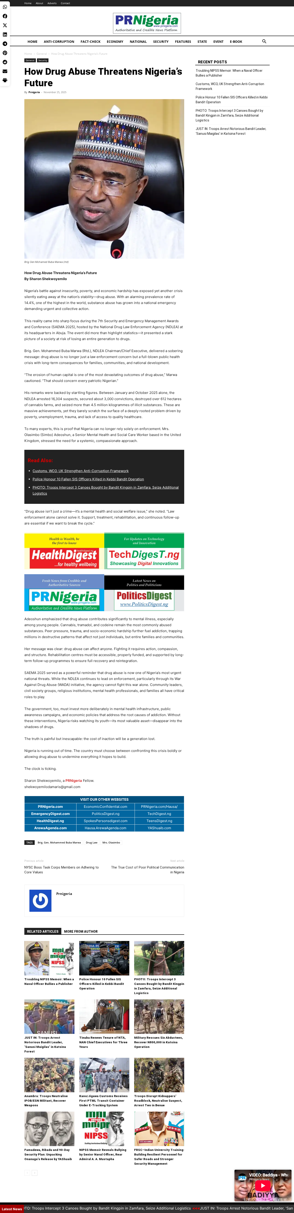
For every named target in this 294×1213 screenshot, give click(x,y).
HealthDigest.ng (50, 821)
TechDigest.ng (159, 814)
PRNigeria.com (50, 806)
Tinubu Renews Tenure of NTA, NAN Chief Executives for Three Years (103, 1042)
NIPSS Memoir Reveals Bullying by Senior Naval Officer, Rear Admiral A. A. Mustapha (102, 1154)
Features (183, 41)
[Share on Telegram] (5, 43)
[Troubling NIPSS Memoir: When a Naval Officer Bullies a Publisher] (49, 958)
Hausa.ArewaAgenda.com (105, 828)
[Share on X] (5, 25)
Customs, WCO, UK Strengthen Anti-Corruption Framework (81, 471)
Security (161, 41)
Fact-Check (90, 41)
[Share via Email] (5, 71)
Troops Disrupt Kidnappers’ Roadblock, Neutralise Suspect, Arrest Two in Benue (158, 1100)
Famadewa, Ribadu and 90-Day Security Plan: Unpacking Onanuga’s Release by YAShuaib (48, 1154)
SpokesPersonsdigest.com (105, 821)
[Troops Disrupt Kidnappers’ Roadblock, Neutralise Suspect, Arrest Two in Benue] (159, 1075)
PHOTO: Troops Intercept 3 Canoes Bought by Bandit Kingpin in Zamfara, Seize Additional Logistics (229, 115)
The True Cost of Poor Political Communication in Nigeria (147, 869)
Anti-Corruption (59, 41)
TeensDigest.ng (159, 821)
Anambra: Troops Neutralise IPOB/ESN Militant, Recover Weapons (46, 1100)
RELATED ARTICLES (43, 931)
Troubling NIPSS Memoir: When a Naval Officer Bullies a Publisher (229, 73)
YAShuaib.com (159, 828)
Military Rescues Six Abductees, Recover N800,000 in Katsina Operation (158, 1042)
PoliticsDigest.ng (105, 814)
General (42, 54)
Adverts (52, 3)
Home (27, 3)
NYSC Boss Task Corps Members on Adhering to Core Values (61, 869)
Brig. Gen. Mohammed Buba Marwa (59, 842)
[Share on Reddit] (5, 62)
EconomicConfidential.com (105, 806)
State (202, 41)
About (39, 3)
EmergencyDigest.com (50, 814)
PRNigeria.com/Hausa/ (159, 806)
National (138, 41)
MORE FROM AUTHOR (81, 931)
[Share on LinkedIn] (5, 34)
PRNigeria (73, 780)
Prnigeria (34, 92)
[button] (264, 42)
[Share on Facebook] (5, 16)
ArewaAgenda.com (50, 828)
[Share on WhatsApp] (5, 7)
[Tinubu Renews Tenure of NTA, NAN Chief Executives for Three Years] (104, 1016)
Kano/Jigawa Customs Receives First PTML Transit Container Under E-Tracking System (103, 1100)
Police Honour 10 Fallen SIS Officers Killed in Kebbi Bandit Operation (88, 479)
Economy (115, 41)
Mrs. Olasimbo (111, 842)
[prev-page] (27, 1173)
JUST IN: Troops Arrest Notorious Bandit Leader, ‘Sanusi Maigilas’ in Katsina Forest (231, 131)
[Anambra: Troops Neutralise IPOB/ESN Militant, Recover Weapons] (49, 1075)
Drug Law (91, 842)
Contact (65, 3)
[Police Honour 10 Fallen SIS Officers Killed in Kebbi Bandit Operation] (104, 958)
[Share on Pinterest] (5, 53)
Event (218, 41)
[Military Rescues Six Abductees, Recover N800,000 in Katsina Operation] (159, 1016)
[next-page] (34, 1173)
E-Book (236, 41)
